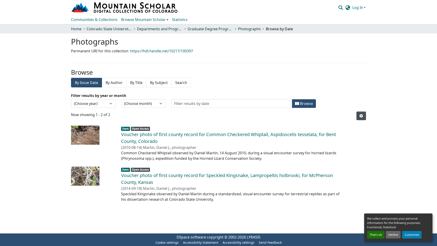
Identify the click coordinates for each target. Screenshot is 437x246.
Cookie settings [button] (167, 242)
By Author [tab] (114, 82)
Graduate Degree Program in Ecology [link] (210, 28)
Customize (412, 235)
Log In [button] (358, 7)
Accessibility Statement (200, 242)
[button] (125, 7)
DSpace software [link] (191, 237)
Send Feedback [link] (270, 242)
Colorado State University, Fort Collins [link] (109, 28)
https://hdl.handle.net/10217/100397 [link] (161, 50)
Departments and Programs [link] (160, 28)
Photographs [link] (249, 28)
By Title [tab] (136, 82)
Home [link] (76, 28)
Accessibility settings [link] (238, 242)
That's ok (376, 235)
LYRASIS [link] (253, 237)
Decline (393, 235)
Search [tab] (181, 82)
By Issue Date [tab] (86, 82)
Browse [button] (306, 103)
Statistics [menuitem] (180, 19)
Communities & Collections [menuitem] (94, 19)
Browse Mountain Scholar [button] (143, 19)
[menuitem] (144, 19)
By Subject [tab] (159, 82)
